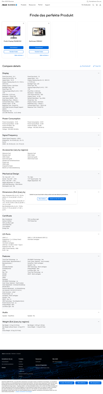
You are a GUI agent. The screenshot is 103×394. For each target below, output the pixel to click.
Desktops (21, 364)
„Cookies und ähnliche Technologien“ (23, 391)
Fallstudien (38, 361)
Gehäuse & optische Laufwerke (26, 373)
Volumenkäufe (5, 361)
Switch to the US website (57, 199)
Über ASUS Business (8, 1)
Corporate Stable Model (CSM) (42, 367)
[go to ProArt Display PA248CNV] (13, 32)
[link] (13, 51)
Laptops (20, 361)
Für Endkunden (86, 5)
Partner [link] (40, 5)
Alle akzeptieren (95, 383)
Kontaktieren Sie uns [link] (95, 1)
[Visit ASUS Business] (6, 353)
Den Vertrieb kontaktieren (7, 364)
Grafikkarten (21, 371)
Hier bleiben (42, 199)
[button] (93, 5)
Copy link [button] (98, 66)
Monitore (21, 366)
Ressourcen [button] (32, 5)
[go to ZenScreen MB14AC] (38, 32)
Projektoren (21, 369)
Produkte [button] (23, 5)
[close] (75, 192)
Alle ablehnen (82, 383)
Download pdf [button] (86, 66)
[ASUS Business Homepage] (9, 5)
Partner (4, 367)
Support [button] (47, 5)
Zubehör (20, 376)
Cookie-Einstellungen (66, 383)
